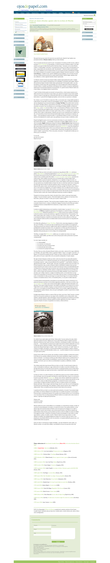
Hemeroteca (67, 12)
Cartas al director (79, 561)
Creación (48, 12)
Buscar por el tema (19, 26)
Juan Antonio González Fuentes (39, 25)
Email (35, 529)
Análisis (27, 12)
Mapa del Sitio (61, 561)
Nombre (35, 525)
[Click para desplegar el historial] (94, 15)
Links (79, 12)
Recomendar (17, 29)
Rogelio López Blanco (25, 10)
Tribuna (22, 12)
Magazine (55, 12)
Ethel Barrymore (67, 173)
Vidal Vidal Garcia (49, 10)
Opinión (42, 12)
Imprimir (17, 21)
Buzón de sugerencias (69, 561)
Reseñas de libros (35, 12)
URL (35, 533)
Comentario (54, 525)
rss (74, 12)
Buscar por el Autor (19, 24)
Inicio (17, 12)
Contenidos (92, 561)
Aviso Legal (86, 561)
